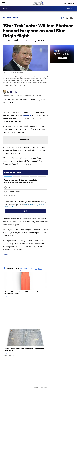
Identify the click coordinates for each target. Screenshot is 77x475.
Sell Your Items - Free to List (26, 269)
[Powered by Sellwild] (44, 387)
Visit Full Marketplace (38, 269)
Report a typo (7, 255)
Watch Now (69, 3)
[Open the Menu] (3, 3)
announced (27, 115)
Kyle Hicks (13, 92)
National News (10, 18)
